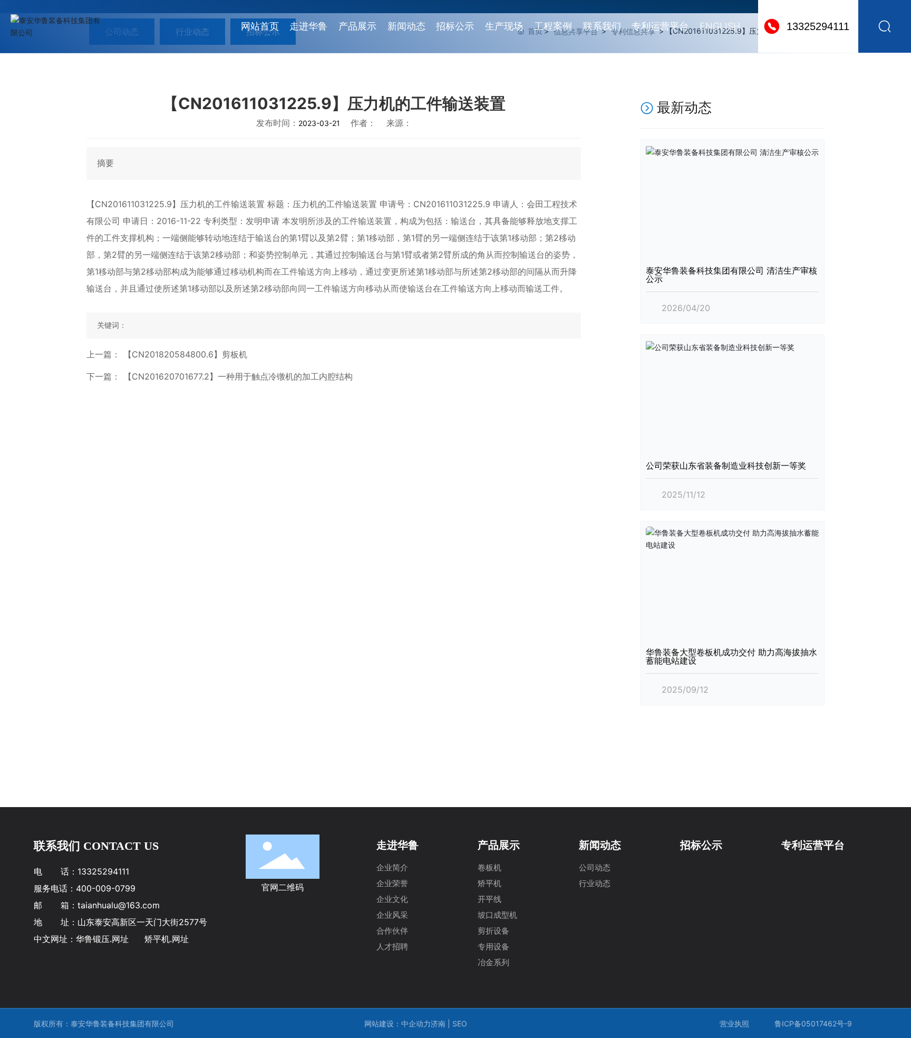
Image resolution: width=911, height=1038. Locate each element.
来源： (399, 123)
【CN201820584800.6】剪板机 (185, 354)
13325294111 (818, 26)
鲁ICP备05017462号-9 (813, 1023)
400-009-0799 (105, 888)
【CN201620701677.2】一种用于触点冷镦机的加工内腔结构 (238, 376)
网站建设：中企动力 (397, 1023)
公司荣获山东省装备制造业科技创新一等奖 (726, 465)
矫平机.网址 (166, 939)
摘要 (105, 163)
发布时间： (277, 123)
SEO (460, 1023)
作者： (363, 123)
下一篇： (103, 376)
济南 (438, 1023)
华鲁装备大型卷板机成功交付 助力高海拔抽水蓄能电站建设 (731, 656)
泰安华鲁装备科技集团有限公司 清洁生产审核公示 (731, 274)
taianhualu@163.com (118, 905)
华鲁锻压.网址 (102, 939)
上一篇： (103, 354)
